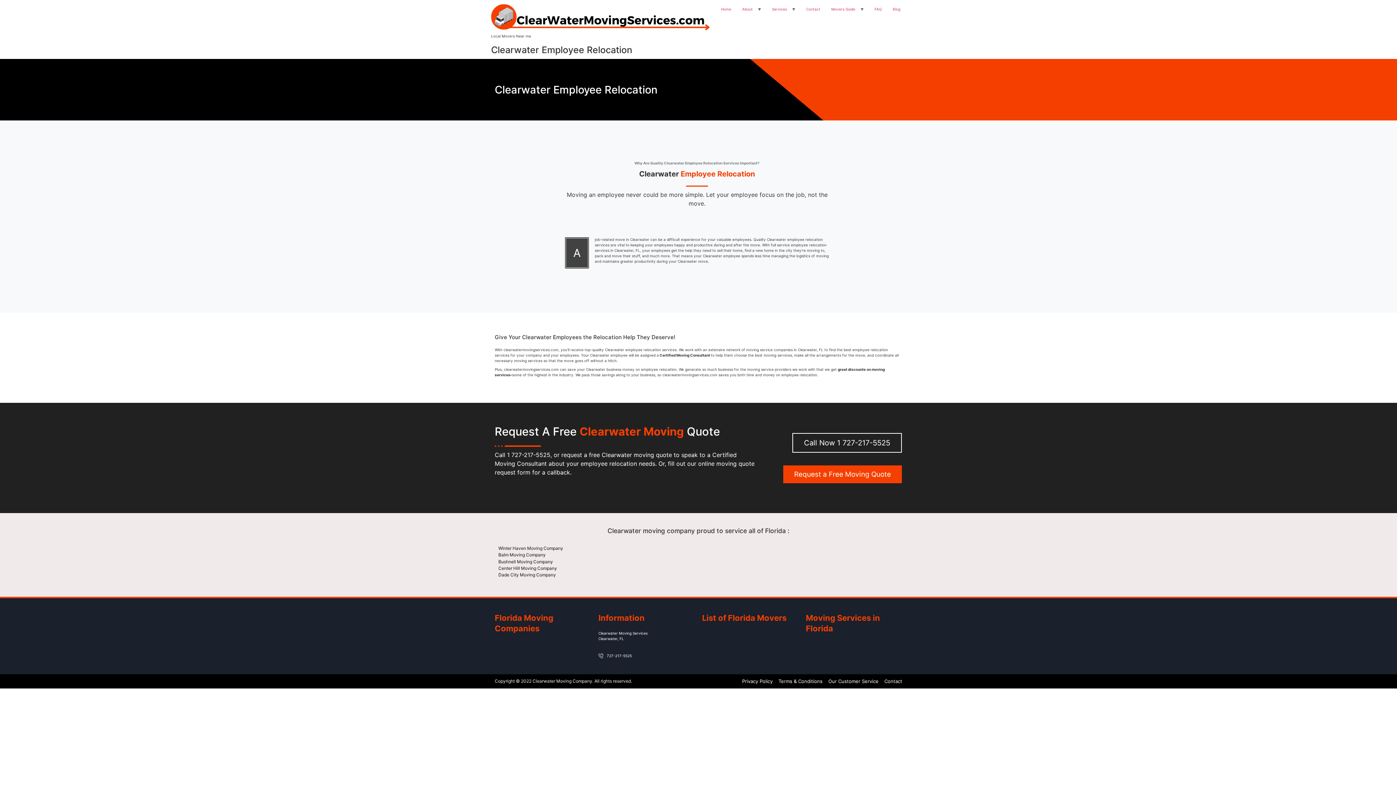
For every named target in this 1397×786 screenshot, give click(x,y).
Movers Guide (843, 9)
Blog (896, 9)
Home (726, 9)
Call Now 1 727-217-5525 (847, 442)
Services (779, 9)
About (747, 9)
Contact (813, 9)
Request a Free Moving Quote (842, 474)
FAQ (878, 9)
